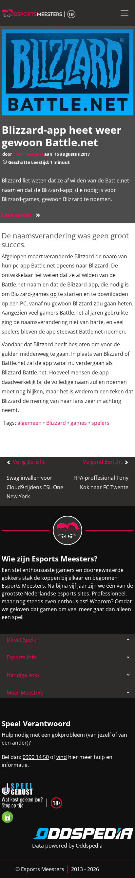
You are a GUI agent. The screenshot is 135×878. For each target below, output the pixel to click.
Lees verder (21, 215)
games (78, 422)
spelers (100, 422)
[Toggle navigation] (124, 13)
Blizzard (56, 422)
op (53, 294)
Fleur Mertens (28, 154)
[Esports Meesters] (38, 13)
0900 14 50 (36, 757)
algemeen (29, 422)
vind (61, 757)
